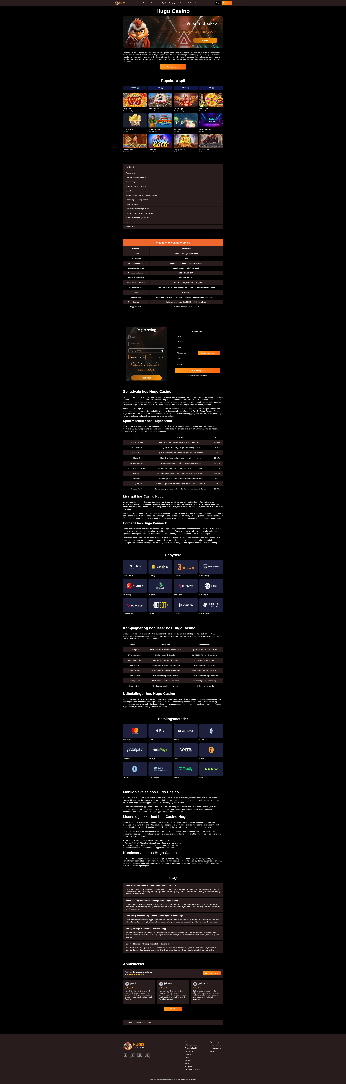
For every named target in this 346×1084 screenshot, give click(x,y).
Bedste (133, 88)
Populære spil (131, 173)
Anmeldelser (130, 227)
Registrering (130, 182)
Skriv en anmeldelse (211, 973)
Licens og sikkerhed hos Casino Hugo (139, 213)
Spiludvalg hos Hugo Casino (136, 186)
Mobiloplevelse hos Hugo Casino (138, 209)
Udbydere (129, 191)
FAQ (127, 222)
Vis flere (173, 1008)
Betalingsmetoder (132, 204)
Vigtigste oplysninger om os (136, 177)
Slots (209, 88)
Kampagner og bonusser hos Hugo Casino (141, 195)
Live (159, 88)
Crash (184, 88)
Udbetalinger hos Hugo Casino (137, 200)
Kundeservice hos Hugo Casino (137, 218)
